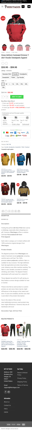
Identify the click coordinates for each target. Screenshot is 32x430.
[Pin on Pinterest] (15, 211)
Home (3, 52)
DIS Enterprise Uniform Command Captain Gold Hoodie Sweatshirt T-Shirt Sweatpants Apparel (8, 171)
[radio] (7, 74)
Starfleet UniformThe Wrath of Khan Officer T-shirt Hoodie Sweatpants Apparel (7, 344)
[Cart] (29, 6)
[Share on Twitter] (9, 211)
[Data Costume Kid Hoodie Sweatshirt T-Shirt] (24, 188)
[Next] (27, 28)
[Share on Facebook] (6, 211)
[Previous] (4, 28)
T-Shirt (22, 147)
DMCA (6, 412)
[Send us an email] (8, 391)
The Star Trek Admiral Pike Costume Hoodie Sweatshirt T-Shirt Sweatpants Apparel (7, 201)
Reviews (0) (4, 219)
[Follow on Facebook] (5, 391)
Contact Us (7, 405)
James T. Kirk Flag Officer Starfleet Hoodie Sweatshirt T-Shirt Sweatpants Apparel (23, 344)
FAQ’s (6, 409)
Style (3, 70)
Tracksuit (27, 147)
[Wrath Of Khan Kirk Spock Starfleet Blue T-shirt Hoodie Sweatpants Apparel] (24, 159)
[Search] (23, 6)
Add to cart (17, 97)
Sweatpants (12, 147)
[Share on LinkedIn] (18, 211)
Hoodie (6, 147)
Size (3, 80)
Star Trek (14, 52)
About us (7, 402)
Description (5, 215)
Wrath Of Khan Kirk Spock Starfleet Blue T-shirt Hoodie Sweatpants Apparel (23, 171)
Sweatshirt (18, 147)
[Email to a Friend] (12, 211)
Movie (8, 52)
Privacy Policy (21, 378)
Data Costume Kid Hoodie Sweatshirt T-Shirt (22, 200)
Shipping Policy (22, 382)
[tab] (16, 216)
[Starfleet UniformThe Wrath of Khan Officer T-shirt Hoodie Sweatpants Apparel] (8, 330)
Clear (29, 69)
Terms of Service (22, 385)
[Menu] (2, 6)
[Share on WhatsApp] (3, 211)
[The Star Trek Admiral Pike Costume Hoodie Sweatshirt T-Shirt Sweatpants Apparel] (8, 188)
